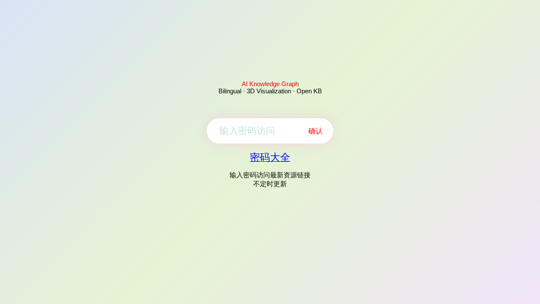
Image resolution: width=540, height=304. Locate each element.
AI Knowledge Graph (270, 83)
